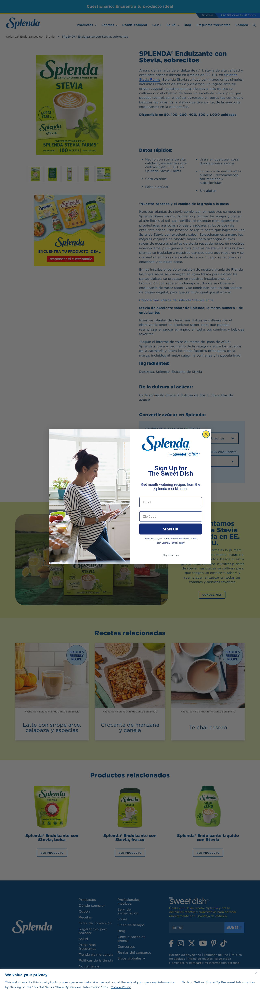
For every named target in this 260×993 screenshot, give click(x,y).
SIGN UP (170, 529)
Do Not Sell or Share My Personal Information (218, 982)
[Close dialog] (206, 434)
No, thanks (170, 555)
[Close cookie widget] (256, 973)
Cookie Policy (121, 987)
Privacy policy (177, 543)
